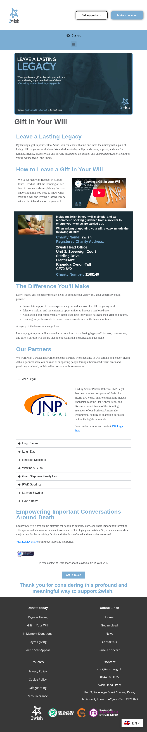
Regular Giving (38, 617)
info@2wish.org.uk (109, 669)
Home (109, 617)
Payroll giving (38, 642)
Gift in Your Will (37, 625)
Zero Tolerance (37, 696)
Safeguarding (38, 688)
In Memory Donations (37, 634)
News (109, 634)
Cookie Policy (38, 680)
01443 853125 (109, 677)
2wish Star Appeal (38, 650)
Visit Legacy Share (27, 541)
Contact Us (109, 642)
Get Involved (109, 625)
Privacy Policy (38, 671)
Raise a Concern (109, 650)
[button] (74, 44)
